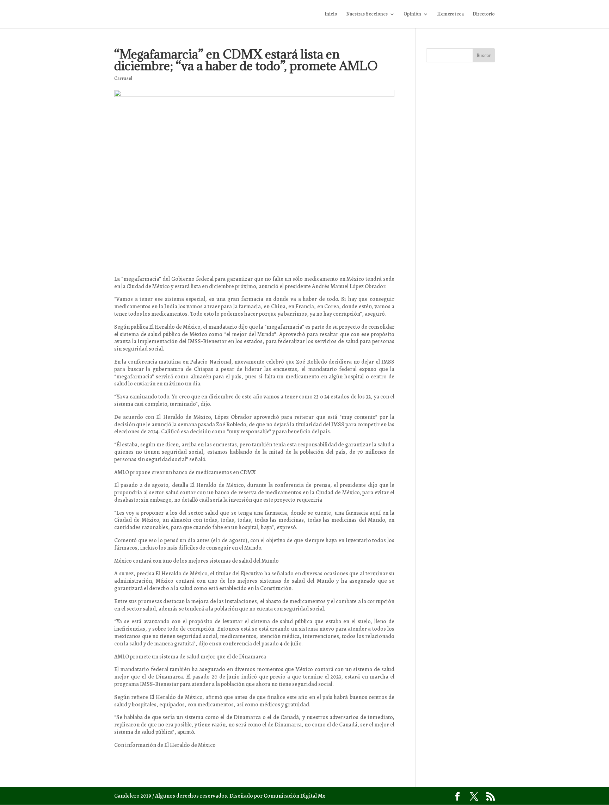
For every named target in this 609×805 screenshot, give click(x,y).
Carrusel (123, 78)
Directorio (484, 14)
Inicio (331, 14)
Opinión (412, 14)
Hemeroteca (450, 14)
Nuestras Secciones (367, 14)
